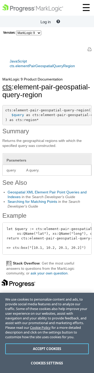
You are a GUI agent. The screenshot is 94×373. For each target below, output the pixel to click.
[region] (47, 333)
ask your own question (49, 273)
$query (17, 115)
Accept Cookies (47, 348)
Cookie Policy (40, 327)
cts (7, 87)
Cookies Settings (47, 363)
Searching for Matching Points (32, 201)
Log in (45, 22)
